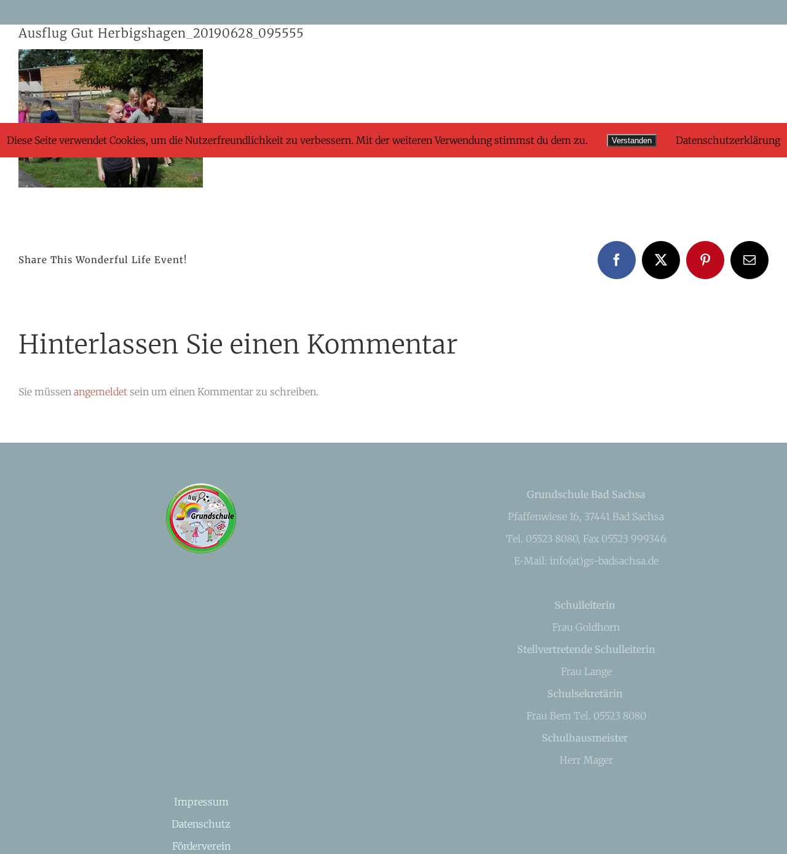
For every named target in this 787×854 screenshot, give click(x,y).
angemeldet (100, 391)
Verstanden (632, 140)
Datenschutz (201, 824)
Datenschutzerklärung (728, 140)
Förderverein (201, 846)
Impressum (201, 802)
